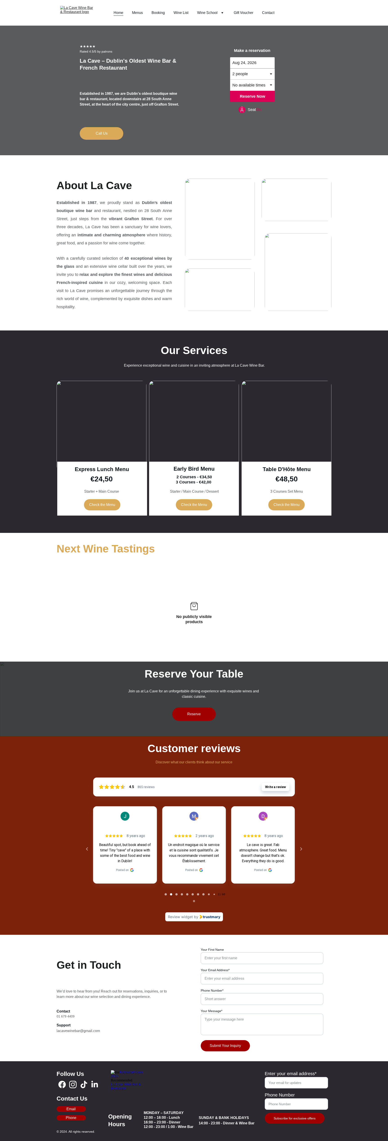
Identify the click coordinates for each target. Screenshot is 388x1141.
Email (71, 1109)
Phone (71, 1118)
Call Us (102, 133)
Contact (268, 13)
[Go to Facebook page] (62, 1084)
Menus (137, 13)
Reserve (194, 714)
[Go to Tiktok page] (84, 1084)
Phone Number (280, 1094)
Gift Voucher (243, 13)
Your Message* (211, 1011)
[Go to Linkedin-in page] (94, 1084)
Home (118, 13)
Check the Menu (102, 505)
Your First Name (212, 949)
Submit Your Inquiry (225, 1046)
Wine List (181, 13)
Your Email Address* (215, 970)
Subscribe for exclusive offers (294, 1118)
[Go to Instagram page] (73, 1084)
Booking (158, 13)
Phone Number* (212, 990)
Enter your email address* (291, 1073)
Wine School (207, 13)
